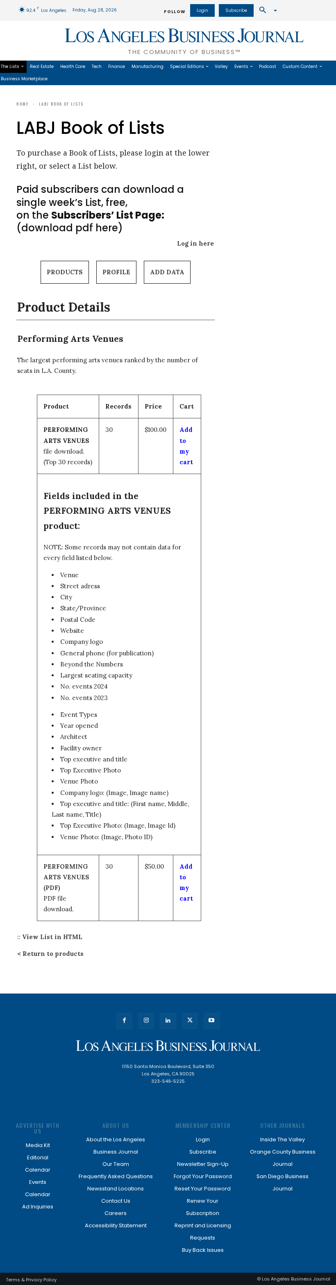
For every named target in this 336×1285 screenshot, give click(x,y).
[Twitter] (190, 1021)
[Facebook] (124, 1021)
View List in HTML (52, 937)
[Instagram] (146, 1021)
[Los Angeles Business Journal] (168, 1045)
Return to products (53, 954)
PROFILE (116, 272)
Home (22, 104)
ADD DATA (167, 272)
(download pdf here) (90, 221)
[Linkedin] (168, 1021)
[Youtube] (212, 1021)
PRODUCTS (65, 272)
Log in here (195, 243)
